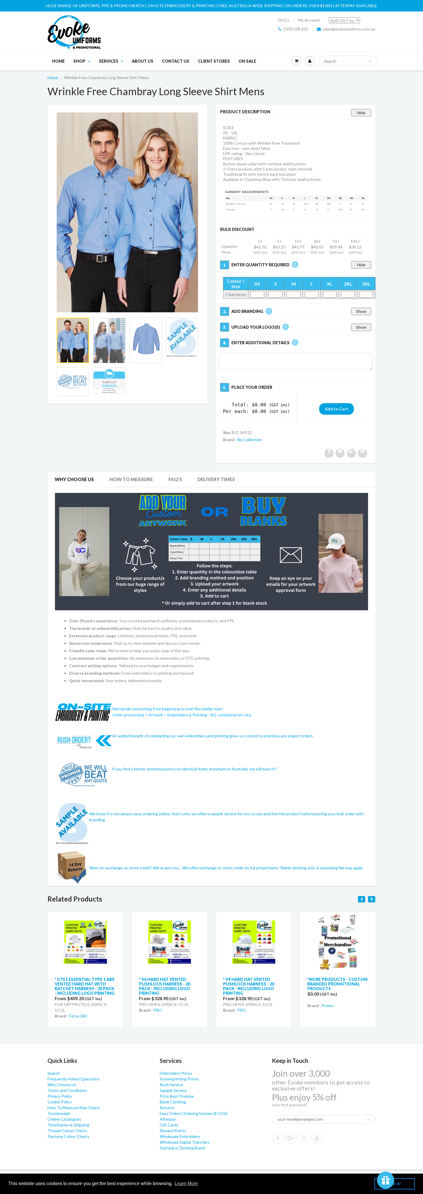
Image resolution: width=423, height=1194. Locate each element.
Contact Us (175, 61)
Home (58, 61)
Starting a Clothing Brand (182, 1147)
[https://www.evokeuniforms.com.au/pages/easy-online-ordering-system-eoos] (211, 551)
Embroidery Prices (176, 1073)
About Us (142, 61)
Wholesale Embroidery (180, 1136)
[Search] (370, 61)
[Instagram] (303, 1138)
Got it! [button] (394, 1183)
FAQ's (283, 20)
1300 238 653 (295, 28)
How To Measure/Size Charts (73, 1107)
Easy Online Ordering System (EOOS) (193, 1113)
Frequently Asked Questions (73, 1078)
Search (53, 1073)
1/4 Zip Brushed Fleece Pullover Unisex (332, 981)
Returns (167, 1107)
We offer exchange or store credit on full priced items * (231, 867)
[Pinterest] (290, 1138)
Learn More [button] (186, 1183)
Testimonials (58, 1113)
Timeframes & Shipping (68, 1124)
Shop (79, 61)
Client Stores (214, 61)
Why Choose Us (74, 479)
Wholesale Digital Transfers (184, 1142)
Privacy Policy (59, 1096)
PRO (73, 1010)
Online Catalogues (64, 1119)
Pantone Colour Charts (68, 1136)
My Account (309, 20)
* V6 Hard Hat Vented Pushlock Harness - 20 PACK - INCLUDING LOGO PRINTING (80, 986)
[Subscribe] (368, 1119)
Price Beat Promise (177, 1096)
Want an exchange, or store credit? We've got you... (135, 867)
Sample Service (173, 1090)
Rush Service (171, 1084)
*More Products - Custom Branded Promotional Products (253, 984)
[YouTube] (316, 1138)
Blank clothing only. (322, 867)
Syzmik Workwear (337, 1003)
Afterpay (168, 1119)
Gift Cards (169, 1124)
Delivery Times (216, 479)
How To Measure (131, 479)
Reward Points (173, 1130)
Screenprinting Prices (179, 1078)
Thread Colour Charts (67, 1130)
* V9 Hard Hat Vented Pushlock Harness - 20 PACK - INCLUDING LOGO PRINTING (164, 986)
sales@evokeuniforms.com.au (349, 28)
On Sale (247, 61)
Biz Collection (249, 439)
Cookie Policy (59, 1101)
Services (108, 61)
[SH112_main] (127, 212)
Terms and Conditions (67, 1090)
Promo (243, 1005)
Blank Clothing (173, 1101)
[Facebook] (277, 1138)
